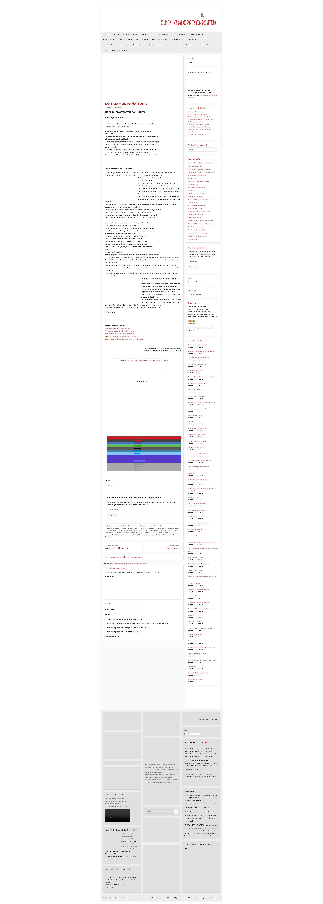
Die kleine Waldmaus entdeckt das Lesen (201, 119)
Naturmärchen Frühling (131, 534)
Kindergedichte (199, 821)
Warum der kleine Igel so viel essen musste (201, 172)
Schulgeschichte (190, 828)
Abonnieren (112, 515)
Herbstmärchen (188, 818)
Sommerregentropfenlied (195, 214)
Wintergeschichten (142, 39)
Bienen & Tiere (153, 528)
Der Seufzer (191, 190)
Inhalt (135, 34)
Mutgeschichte (208, 825)
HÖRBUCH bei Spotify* (120, 885)
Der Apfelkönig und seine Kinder (198, 345)
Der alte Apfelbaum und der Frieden (199, 127)
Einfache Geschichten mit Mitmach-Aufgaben (147, 45)
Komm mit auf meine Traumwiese (198, 181)
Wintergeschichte (200, 835)
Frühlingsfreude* (193, 239)
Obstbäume (141, 534)
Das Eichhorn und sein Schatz (197, 510)
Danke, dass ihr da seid (195, 679)
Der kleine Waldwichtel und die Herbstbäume (202, 577)
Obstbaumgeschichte (169, 534)
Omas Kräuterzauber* (194, 217)
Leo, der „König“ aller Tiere (196, 134)
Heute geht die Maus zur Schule (198, 673)
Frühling (120, 530)
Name (107, 604)
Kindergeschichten (125, 532)
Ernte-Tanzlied (192, 536)
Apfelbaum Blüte (118, 528)
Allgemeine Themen (147, 34)
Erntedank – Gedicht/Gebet (196, 434)
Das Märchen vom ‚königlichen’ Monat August (202, 660)
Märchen (145, 526)
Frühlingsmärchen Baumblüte (158, 530)
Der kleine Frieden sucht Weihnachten (200, 628)
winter (194, 835)
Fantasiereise (201, 798)
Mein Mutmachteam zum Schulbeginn (199, 169)
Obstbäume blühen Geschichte (154, 534)
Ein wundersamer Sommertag (197, 187)
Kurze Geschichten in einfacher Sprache (116, 45)
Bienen (146, 528)
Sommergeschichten (109, 39)
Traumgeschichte (189, 830)
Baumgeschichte (139, 528)
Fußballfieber (192, 422)
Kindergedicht (190, 821)
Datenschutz (215, 898)
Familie (216, 795)
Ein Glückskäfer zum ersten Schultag (199, 117)
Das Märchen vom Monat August (198, 114)
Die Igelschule (192, 178)
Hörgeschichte (206, 818)
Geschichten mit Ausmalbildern (133, 526)
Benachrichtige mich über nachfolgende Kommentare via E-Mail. (127, 628)
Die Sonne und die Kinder (196, 122)
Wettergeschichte (188, 835)
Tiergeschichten (192, 39)
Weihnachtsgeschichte (200, 833)
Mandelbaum (153, 532)
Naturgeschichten (119, 534)
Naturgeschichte (109, 534)
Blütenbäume (175, 528)
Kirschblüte (134, 532)
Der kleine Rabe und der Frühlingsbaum (120, 334)
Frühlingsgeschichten (197, 34)
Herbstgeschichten (126, 39)
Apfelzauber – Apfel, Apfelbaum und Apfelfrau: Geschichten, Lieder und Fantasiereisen (144, 358)
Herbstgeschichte (210, 815)
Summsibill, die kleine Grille (196, 194)
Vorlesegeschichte (198, 830)
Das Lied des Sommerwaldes (197, 230)
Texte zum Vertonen (186, 45)
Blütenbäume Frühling (111, 530)
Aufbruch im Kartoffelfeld (195, 390)
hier (194, 330)
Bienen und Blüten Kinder (164, 528)
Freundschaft (187, 800)
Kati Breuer (133, 844)
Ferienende (191, 666)
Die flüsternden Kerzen (195, 415)
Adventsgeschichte (195, 795)
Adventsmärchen (206, 795)
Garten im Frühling (172, 530)
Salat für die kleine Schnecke (197, 236)
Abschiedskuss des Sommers (197, 383)
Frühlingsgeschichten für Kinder (116, 526)
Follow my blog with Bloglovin (208, 719)
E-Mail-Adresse (110, 609)
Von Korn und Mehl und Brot (196, 447)
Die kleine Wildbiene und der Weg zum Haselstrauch (125, 339)
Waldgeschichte (212, 830)
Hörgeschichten (170, 45)
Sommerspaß (192, 596)
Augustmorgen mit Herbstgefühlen (198, 358)
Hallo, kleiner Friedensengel (196, 205)
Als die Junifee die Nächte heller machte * (201, 221)
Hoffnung (194, 818)
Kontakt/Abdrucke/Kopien (120, 50)
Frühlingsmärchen (201, 803)
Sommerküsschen (193, 641)
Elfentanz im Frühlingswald (114, 854)
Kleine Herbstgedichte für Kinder (198, 454)
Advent (186, 795)
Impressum (205, 898)
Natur (185, 828)
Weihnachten (188, 833)
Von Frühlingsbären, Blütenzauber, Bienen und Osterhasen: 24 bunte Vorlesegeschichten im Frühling (120, 880)
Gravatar (113, 619)
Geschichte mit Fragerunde (202, 812)
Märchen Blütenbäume (169, 532)
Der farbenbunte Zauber (195, 197)
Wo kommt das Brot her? (195, 208)
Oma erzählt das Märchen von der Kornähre (201, 542)
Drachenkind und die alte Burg (197, 233)
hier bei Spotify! (211, 776)
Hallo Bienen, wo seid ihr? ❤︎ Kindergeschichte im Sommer (128, 563)
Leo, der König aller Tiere (195, 529)
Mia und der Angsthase (195, 166)
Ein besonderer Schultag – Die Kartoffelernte (202, 163)
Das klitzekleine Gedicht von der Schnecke (201, 647)
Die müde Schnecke (194, 184)
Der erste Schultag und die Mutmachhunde (201, 351)
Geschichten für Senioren (204, 45)
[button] (140, 438)
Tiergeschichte (211, 828)
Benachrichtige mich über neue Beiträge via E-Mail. (123, 632)
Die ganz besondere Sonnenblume (198, 409)
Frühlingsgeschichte (128, 530)
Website (107, 614)
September (191, 473)
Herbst (195, 815)
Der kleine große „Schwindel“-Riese (199, 211)
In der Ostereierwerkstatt (113, 856)
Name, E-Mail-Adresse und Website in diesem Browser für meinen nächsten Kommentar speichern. (138, 623)
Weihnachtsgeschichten (159, 39)
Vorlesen (205, 830)
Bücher (105, 50)
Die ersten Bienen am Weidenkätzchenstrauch (122, 336)
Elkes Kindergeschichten (121, 34)
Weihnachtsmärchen (212, 833)
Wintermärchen (210, 835)
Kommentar (109, 576)
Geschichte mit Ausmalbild (112, 532)
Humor (198, 818)
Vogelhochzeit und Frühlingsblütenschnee (121, 331)
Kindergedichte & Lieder (165, 34)
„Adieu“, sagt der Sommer (196, 112)
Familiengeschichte (190, 798)
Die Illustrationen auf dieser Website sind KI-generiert (165, 898)
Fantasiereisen (181, 34)
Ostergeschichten (177, 39)
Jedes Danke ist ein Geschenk (197, 654)
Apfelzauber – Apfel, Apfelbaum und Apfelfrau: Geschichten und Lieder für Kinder (145, 360)
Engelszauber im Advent (195, 570)
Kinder (214, 818)
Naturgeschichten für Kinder (156, 526)
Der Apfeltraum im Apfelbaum (197, 634)
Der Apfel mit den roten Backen (197, 175)
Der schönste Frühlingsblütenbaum (119, 328)
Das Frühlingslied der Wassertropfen (117, 851)
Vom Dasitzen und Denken (196, 227)
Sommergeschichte (201, 828)
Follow (186, 848)
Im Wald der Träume (194, 583)
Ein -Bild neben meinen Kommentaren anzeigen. (125, 619)
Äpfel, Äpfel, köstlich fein (195, 622)
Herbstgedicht (200, 815)
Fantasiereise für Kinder (211, 798)
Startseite (106, 34)
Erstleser (212, 795)
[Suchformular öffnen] (219, 34)
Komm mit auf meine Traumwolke (198, 124)
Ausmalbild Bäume (128, 528)
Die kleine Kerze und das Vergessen (199, 602)
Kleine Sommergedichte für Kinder (198, 467)
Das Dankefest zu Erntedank (197, 364)
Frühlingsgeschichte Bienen (142, 530)
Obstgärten (108, 537)
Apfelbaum (110, 528)
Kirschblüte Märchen (143, 532)
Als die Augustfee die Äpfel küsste (198, 523)
